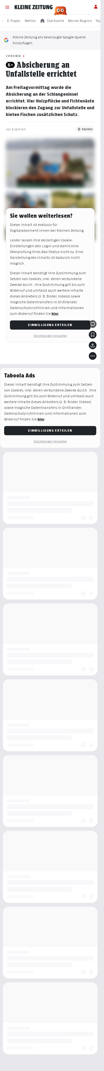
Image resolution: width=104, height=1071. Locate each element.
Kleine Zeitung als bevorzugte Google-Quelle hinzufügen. (49, 40)
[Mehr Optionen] (93, 356)
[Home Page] (34, 7)
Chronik (13, 56)
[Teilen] (93, 345)
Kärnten (87, 129)
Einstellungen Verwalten (50, 335)
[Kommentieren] (93, 324)
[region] (52, 20)
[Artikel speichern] (93, 335)
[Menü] (7, 7)
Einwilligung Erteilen (50, 324)
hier (55, 313)
